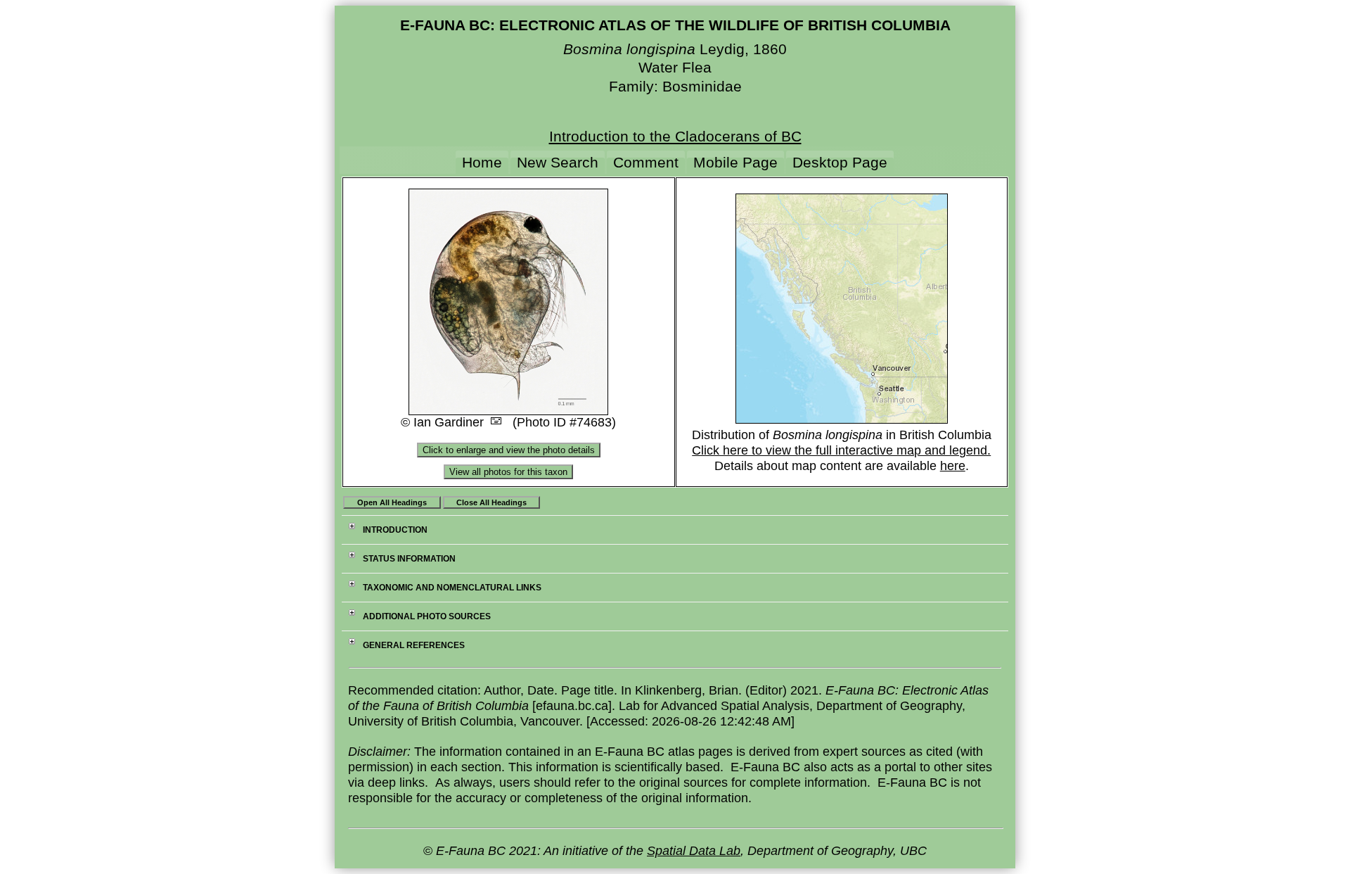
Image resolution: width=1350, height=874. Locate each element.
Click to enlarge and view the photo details (509, 450)
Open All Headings (392, 502)
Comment (646, 162)
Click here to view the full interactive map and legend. (841, 450)
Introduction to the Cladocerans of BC (675, 136)
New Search (557, 162)
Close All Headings (491, 502)
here (952, 466)
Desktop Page (839, 162)
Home (482, 162)
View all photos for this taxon (508, 472)
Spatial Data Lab (693, 851)
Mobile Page (735, 162)
